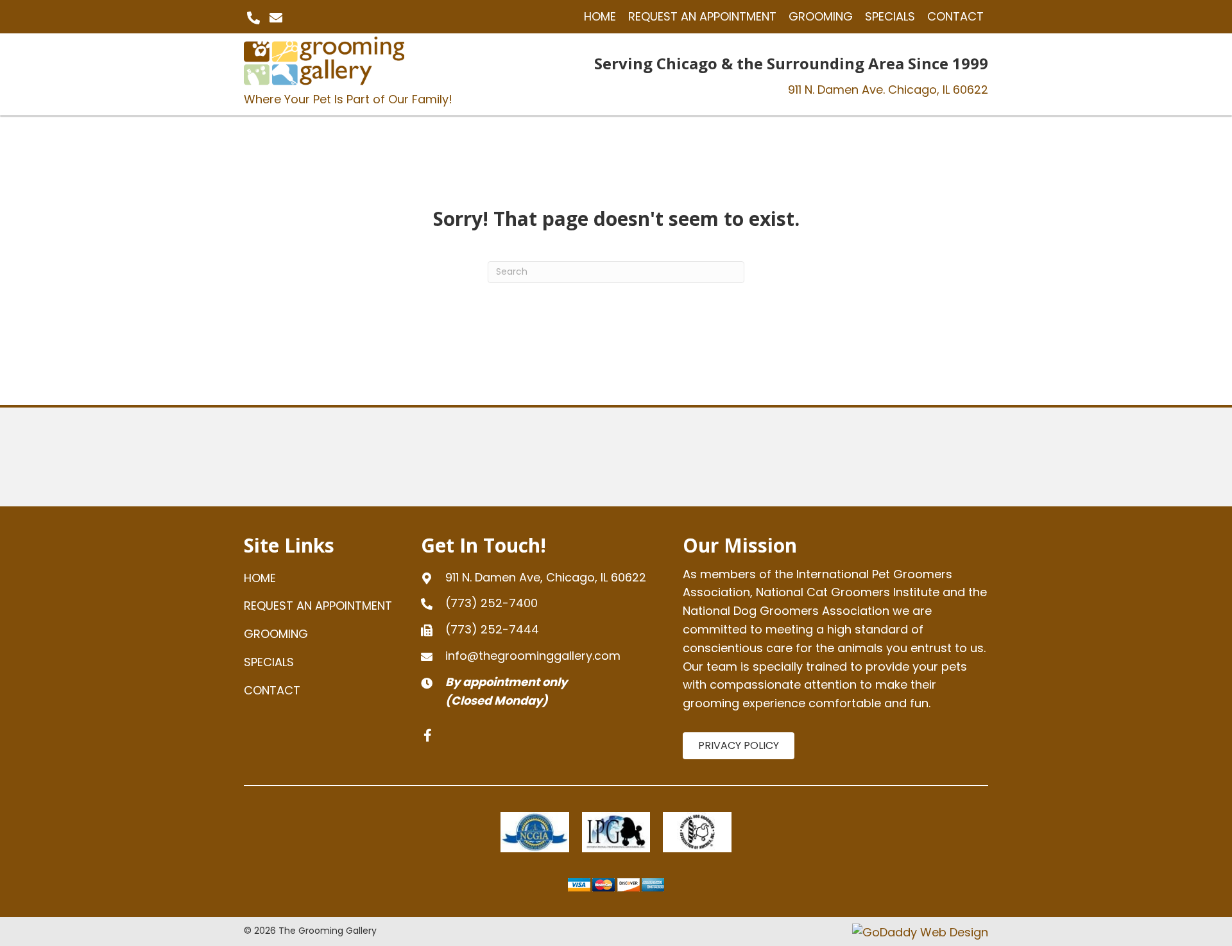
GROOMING (276, 634)
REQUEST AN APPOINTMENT (318, 606)
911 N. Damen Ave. (888, 90)
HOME (260, 578)
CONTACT (272, 690)
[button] (253, 18)
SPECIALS (269, 662)
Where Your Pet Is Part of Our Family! (348, 99)
